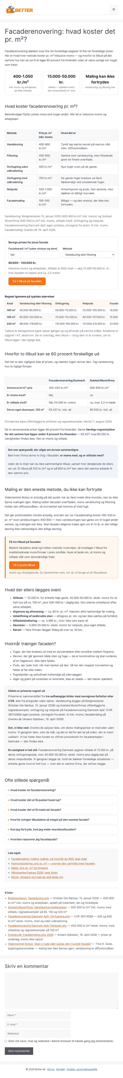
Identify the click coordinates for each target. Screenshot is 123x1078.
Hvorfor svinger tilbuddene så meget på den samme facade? (49, 819)
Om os (50, 1069)
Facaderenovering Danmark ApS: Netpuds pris (37, 925)
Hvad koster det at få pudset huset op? (35, 800)
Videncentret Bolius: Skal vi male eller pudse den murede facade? (49, 943)
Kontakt (60, 1069)
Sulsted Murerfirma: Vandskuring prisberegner (37, 907)
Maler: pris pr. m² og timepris (29, 868)
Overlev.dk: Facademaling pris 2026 (30, 934)
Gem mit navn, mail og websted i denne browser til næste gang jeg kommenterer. (61, 1041)
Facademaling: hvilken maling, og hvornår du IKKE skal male (49, 858)
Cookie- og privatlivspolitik (82, 1069)
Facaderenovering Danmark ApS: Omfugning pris (39, 916)
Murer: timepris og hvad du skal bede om (37, 877)
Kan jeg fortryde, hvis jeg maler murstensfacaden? (43, 829)
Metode (67, 248)
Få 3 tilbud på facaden (27, 281)
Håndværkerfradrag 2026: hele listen (34, 872)
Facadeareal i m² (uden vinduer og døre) (32, 248)
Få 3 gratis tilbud (24, 565)
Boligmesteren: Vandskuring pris (28, 898)
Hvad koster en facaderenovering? (33, 790)
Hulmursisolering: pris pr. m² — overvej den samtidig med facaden (53, 863)
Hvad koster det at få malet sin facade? (35, 809)
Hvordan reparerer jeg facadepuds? (33, 839)
